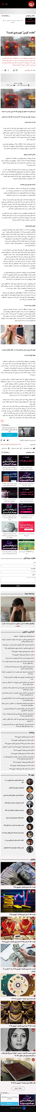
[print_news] (13, 70)
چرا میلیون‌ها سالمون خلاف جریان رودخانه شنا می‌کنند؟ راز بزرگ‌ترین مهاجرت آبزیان (19, 668)
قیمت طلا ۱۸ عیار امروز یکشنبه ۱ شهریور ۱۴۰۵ (22, 740)
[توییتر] (4, 440)
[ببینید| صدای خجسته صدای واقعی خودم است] (29, 834)
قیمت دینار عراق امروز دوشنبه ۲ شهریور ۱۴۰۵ (22, 651)
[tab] (19, 626)
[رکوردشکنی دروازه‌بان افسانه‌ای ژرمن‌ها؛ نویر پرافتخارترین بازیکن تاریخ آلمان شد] (29, 789)
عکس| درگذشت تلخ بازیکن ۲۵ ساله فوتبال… (13, 848)
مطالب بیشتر (18, 1088)
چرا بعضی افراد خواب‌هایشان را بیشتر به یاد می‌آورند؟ (19, 624)
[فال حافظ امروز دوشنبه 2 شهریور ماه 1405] (18, 1069)
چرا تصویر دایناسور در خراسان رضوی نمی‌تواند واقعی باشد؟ (18, 648)
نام (34, 562)
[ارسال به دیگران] (16, 70)
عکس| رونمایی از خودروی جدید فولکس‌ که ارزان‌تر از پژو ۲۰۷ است (18, 678)
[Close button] (35, 1093)
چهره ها (31, 774)
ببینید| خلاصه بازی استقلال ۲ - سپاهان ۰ (23, 636)
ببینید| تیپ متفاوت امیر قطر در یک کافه (14, 810)
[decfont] (2, 70)
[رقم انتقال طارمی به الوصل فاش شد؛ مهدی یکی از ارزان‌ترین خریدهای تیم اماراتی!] (29, 797)
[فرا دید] (31, 4)
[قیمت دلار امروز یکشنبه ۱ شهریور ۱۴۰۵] (18, 873)
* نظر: (33, 575)
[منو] (3, 4)
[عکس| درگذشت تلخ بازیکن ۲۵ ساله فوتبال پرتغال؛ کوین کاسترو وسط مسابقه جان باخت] (29, 849)
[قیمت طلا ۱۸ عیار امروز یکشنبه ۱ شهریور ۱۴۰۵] (18, 900)
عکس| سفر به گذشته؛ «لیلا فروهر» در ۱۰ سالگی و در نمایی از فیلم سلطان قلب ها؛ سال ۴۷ (17, 704)
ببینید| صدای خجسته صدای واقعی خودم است (13, 833)
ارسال (18, 586)
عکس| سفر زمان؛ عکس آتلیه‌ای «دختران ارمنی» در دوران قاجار (17, 645)
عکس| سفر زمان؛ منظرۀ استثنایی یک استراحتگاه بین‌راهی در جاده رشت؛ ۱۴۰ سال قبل (18, 710)
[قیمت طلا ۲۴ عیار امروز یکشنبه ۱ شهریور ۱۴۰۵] (18, 1012)
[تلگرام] (7, 440)
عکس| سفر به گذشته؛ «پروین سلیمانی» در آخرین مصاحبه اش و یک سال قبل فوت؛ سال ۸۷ (17, 694)
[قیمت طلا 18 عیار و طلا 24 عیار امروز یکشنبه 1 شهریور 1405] (18, 928)
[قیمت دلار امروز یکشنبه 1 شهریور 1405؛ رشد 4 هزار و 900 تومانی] (18, 955)
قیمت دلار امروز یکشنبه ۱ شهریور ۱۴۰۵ (24, 737)
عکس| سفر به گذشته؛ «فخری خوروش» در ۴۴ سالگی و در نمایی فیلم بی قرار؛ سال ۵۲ (17, 683)
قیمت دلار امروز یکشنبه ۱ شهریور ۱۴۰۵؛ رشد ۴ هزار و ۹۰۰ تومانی (18, 747)
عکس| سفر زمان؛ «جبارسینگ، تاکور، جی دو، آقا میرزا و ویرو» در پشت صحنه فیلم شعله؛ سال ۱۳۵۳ (17, 725)
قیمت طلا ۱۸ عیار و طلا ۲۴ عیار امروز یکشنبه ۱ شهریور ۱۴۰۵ (19, 744)
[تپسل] (2, 425)
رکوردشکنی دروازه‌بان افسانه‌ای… (16, 788)
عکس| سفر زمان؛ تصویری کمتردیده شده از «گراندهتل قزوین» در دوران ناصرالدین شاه (17, 699)
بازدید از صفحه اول (28, 448)
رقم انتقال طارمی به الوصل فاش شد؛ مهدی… (13, 795)
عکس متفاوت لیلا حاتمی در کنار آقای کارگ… (13, 825)
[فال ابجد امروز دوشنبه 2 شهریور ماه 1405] (18, 985)
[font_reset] (5, 70)
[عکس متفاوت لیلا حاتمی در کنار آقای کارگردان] (29, 827)
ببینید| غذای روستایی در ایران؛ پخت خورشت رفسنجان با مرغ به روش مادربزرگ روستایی (17, 640)
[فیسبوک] (1, 440)
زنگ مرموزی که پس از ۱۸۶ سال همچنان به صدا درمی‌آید (19, 658)
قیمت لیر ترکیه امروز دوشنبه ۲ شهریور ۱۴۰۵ (22, 655)
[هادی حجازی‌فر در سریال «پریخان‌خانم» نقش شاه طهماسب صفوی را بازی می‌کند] (29, 804)
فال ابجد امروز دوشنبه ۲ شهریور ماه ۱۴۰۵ (23, 750)
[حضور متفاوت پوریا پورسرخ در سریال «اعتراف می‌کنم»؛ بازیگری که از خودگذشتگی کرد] (29, 819)
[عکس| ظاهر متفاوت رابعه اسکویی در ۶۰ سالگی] (29, 782)
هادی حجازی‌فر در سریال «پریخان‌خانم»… (13, 803)
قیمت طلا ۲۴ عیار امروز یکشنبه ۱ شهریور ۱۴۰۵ (22, 754)
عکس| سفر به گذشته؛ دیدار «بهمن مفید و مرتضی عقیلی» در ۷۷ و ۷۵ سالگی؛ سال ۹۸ (17, 662)
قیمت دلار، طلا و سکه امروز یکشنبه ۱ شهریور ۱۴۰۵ (21, 769)
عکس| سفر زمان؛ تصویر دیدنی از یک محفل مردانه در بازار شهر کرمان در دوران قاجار (18, 689)
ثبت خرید (9, 435)
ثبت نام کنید (9, 1104)
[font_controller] (8, 70)
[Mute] (22, 436)
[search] (6, 4)
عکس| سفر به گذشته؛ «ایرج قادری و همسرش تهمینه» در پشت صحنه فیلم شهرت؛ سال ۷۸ (17, 715)
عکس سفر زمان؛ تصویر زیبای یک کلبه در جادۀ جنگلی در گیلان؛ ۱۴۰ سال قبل (18, 720)
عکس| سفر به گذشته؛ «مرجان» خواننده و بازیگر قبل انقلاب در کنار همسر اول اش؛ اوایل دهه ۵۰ (18, 758)
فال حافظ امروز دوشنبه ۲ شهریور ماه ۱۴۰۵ (23, 762)
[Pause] (20, 436)
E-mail (33, 569)
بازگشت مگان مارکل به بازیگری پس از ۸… (14, 840)
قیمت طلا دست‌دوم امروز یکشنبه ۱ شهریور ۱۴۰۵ (21, 765)
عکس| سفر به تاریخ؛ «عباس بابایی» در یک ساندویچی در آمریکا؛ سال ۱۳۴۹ (17, 673)
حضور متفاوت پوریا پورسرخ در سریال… (14, 818)
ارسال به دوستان (15, 448)
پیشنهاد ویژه (29, 593)
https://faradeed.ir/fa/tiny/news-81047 (11, 444)
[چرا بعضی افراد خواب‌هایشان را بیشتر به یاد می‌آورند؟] (18, 609)
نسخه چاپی (4, 448)
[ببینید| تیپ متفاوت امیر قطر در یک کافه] (29, 812)
